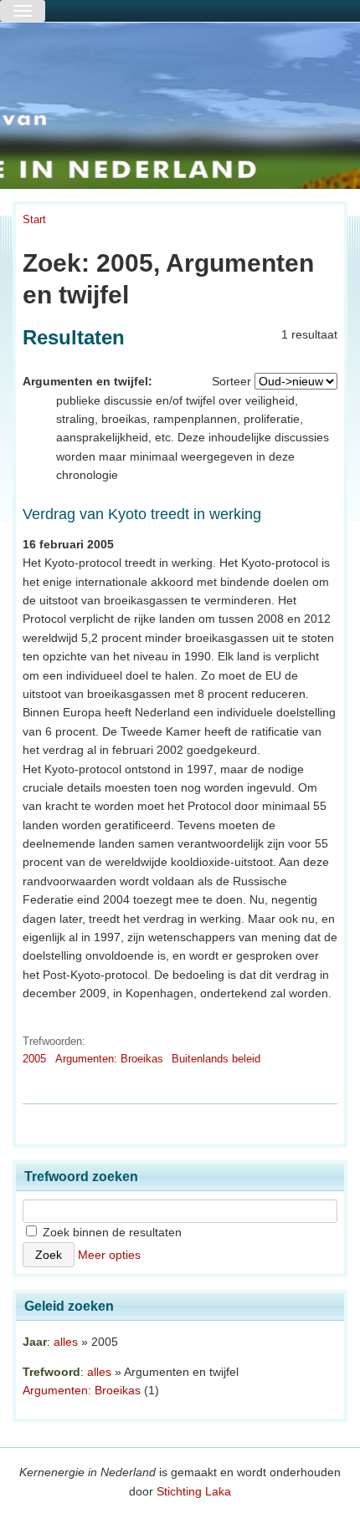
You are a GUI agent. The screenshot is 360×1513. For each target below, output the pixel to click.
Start (34, 219)
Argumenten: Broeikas (109, 1058)
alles (66, 1341)
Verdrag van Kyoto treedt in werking (142, 514)
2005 (34, 1058)
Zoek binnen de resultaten (110, 1232)
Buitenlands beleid (216, 1058)
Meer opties (109, 1254)
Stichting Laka (194, 1491)
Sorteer (231, 381)
